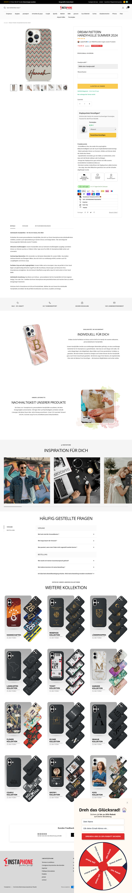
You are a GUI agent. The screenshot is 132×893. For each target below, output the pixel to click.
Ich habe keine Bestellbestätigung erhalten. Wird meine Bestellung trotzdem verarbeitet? (65, 573)
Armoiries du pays (37, 13)
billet (69, 13)
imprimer (44, 868)
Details (12, 226)
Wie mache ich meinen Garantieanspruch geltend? (53, 560)
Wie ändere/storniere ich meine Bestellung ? (51, 567)
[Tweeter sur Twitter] (91, 212)
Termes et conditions (48, 862)
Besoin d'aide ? (113, 212)
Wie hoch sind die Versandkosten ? (48, 534)
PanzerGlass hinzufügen (97, 135)
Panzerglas (71, 17)
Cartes (94, 13)
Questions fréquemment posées (113, 2)
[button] (13, 87)
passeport (26, 13)
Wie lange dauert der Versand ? (47, 540)
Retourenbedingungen (43, 226)
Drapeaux (9, 13)
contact (101, 2)
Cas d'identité (85, 13)
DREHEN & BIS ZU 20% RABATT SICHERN (103, 836)
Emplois (44, 874)
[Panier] (127, 8)
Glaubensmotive (104, 13)
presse (44, 877)
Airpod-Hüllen (61, 17)
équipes (17, 13)
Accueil (6, 22)
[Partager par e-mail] (94, 212)
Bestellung (11, 530)
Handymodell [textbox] (82, 62)
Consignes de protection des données (53, 865)
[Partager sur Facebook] (85, 212)
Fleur (121, 13)
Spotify (55, 13)
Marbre (62, 13)
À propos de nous (93, 2)
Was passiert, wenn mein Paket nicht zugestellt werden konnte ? (57, 547)
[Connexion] (123, 8)
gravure (76, 13)
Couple (48, 13)
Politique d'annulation (48, 871)
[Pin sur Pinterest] (87, 212)
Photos (114, 13)
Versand (25, 226)
